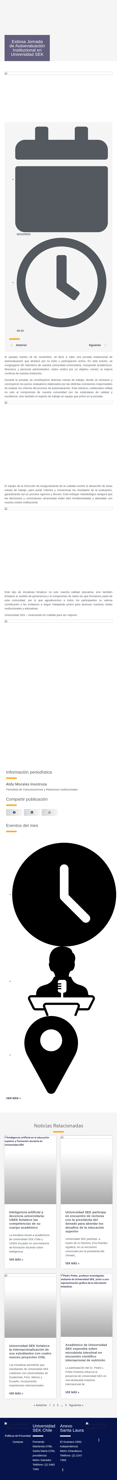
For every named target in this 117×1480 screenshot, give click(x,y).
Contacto (18, 1442)
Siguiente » (76, 1405)
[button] (14, 812)
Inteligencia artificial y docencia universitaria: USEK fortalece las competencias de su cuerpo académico (27, 1219)
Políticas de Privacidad (18, 1435)
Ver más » (13, 1098)
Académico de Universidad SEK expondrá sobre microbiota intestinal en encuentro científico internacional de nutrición (86, 1352)
